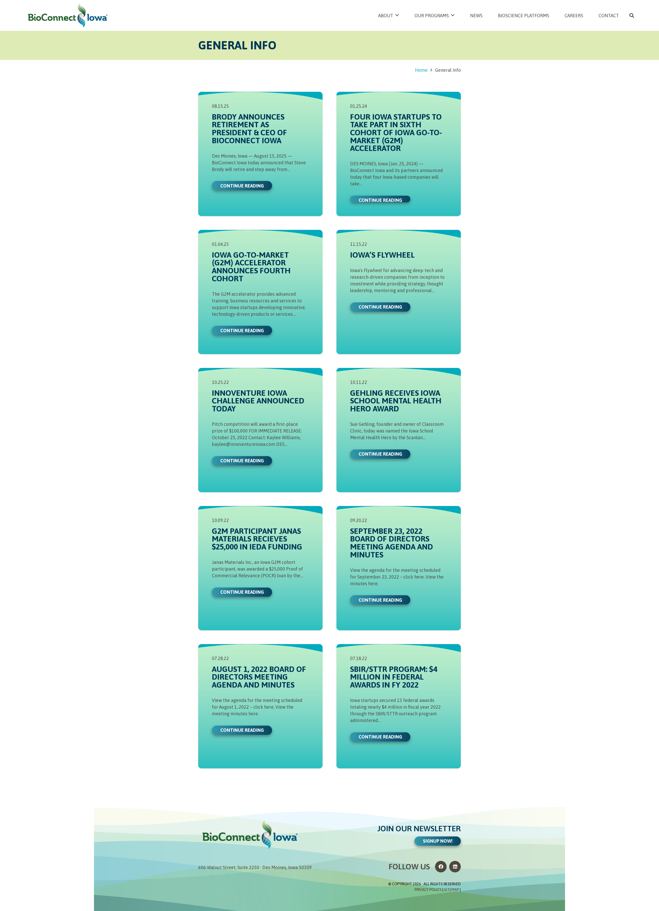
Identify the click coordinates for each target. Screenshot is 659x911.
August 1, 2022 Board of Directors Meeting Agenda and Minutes (259, 676)
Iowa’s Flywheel (382, 254)
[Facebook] (441, 866)
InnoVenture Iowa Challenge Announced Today (258, 400)
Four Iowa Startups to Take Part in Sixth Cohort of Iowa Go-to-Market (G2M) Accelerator (396, 132)
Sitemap (451, 890)
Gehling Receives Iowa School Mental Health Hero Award (395, 400)
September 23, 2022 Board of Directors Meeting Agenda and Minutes (391, 542)
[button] (632, 15)
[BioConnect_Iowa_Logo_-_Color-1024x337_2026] (67, 15)
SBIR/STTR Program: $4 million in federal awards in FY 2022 (393, 676)
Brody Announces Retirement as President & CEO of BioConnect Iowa (249, 128)
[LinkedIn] (455, 866)
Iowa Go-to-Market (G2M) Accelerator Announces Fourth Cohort (251, 266)
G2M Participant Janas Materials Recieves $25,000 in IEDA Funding (257, 538)
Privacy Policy (427, 890)
